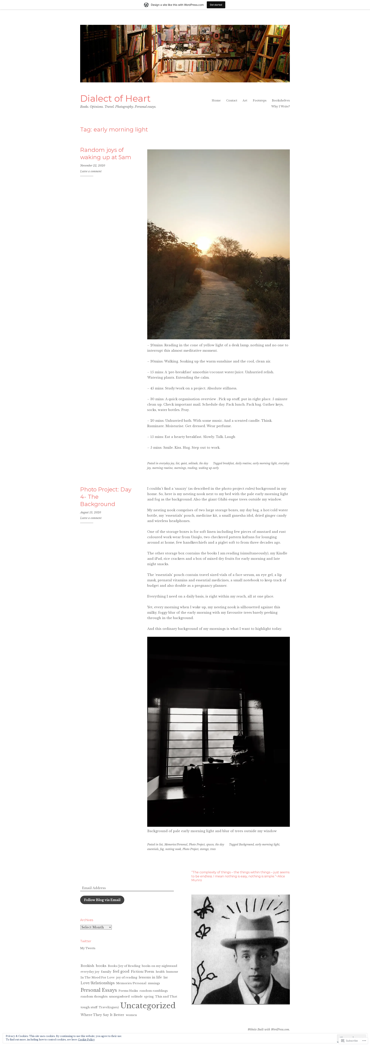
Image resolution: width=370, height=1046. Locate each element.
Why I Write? (280, 106)
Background (246, 844)
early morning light (265, 463)
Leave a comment (91, 171)
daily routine (243, 463)
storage (204, 849)
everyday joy (166, 463)
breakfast (228, 463)
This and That (166, 996)
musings (154, 983)
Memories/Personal (175, 844)
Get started (216, 4)
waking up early (209, 468)
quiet (184, 463)
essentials (152, 849)
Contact (231, 100)
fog (162, 849)
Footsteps (260, 100)
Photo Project (197, 844)
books (101, 966)
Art (245, 100)
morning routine (162, 468)
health (160, 971)
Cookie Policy (86, 1039)
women (131, 1015)
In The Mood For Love (98, 977)
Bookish (87, 966)
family (106, 971)
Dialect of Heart (115, 98)
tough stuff (89, 1007)
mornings (180, 468)
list (177, 463)
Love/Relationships (98, 983)
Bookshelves (281, 100)
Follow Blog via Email (102, 900)
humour (172, 971)
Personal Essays (99, 990)
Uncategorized (148, 1005)
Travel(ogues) (109, 1007)
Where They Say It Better (102, 1015)
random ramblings (154, 990)
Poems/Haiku (128, 990)
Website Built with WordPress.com (268, 1029)
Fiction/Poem (142, 972)
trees (213, 849)
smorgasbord (119, 996)
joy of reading (126, 977)
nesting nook (173, 849)
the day (203, 463)
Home (216, 100)
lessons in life (150, 977)
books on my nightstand (159, 966)
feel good (121, 971)
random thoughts (94, 996)
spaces (210, 844)
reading (192, 468)
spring (149, 996)
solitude (193, 463)
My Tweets (87, 948)
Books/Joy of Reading (124, 966)
